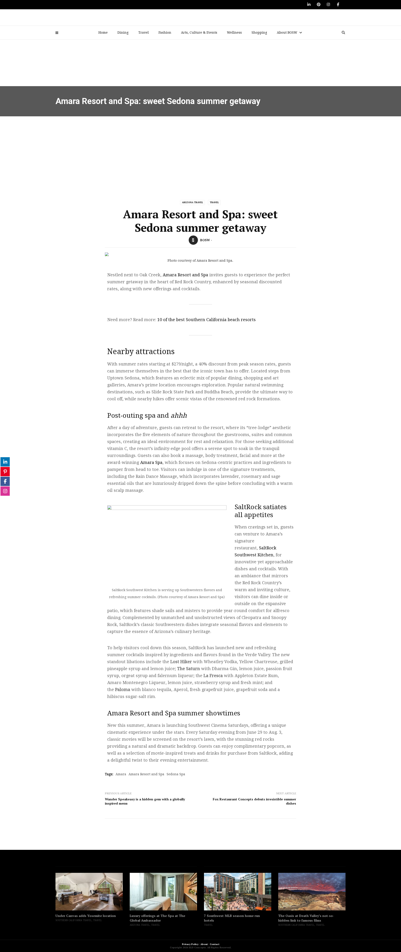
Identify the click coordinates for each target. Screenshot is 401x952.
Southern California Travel (73, 920)
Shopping (259, 32)
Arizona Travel (192, 202)
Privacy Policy (190, 944)
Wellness (234, 32)
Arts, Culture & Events (199, 32)
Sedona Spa (176, 774)
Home (103, 32)
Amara (121, 774)
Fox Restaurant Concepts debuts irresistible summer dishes (254, 801)
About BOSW (287, 32)
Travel (143, 32)
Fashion (164, 32)
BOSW (205, 240)
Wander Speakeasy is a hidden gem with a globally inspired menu (145, 801)
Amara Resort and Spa (185, 274)
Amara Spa (151, 462)
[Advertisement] (200, 151)
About (204, 944)
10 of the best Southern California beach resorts (206, 319)
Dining (123, 32)
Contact (214, 944)
